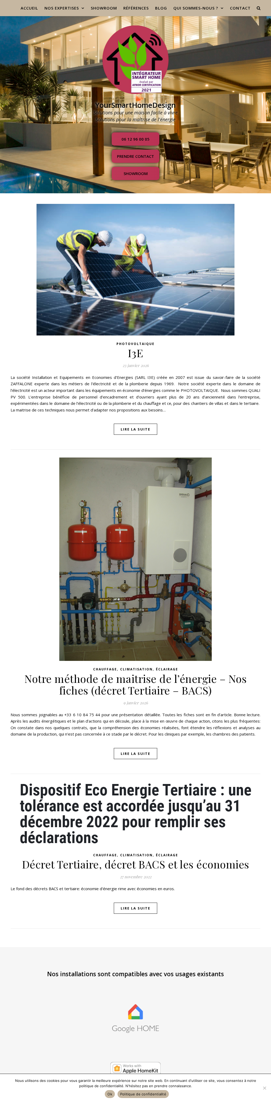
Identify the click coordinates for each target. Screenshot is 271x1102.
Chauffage (105, 669)
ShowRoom (104, 8)
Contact (240, 8)
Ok (109, 1094)
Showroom (136, 173)
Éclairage (167, 669)
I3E (135, 353)
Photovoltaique (135, 344)
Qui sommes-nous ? (195, 8)
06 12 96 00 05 (135, 139)
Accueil (29, 8)
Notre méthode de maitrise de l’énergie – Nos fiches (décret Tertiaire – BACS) (135, 684)
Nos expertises (61, 8)
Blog (161, 8)
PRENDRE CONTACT (135, 156)
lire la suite (135, 429)
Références (136, 8)
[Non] (264, 1088)
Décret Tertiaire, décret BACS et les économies (135, 864)
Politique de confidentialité (143, 1094)
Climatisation (136, 669)
